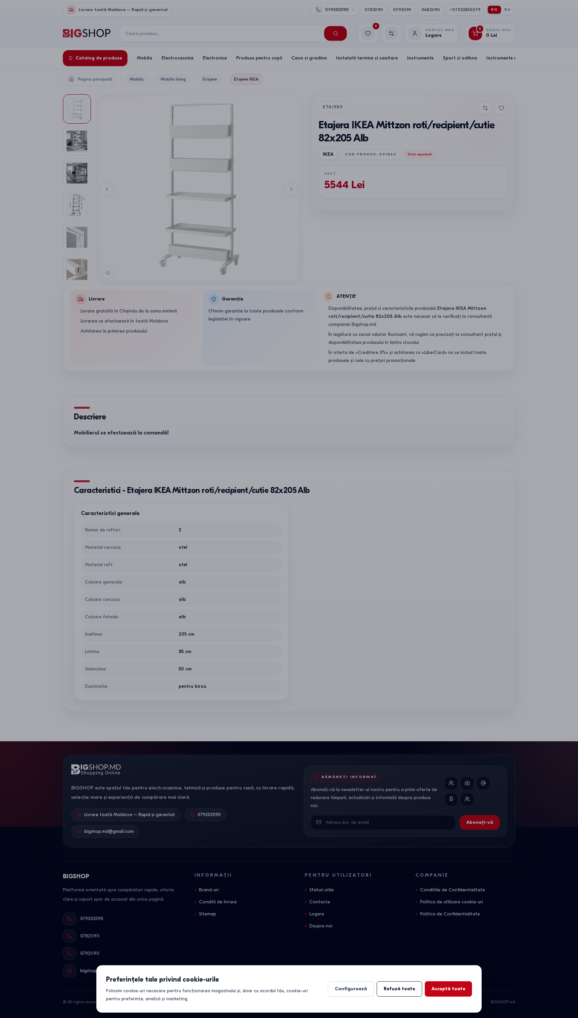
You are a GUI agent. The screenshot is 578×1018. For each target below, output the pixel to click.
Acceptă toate (448, 989)
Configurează (351, 989)
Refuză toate (399, 989)
